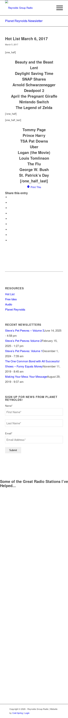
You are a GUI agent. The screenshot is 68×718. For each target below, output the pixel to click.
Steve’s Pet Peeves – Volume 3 (24, 330)
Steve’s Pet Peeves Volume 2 (23, 341)
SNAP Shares (34, 79)
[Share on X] (10, 202)
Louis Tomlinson (34, 158)
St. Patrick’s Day (34, 175)
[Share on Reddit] (10, 235)
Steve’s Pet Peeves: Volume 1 (23, 351)
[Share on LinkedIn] (10, 219)
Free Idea (11, 299)
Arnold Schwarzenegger (34, 84)
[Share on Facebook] (10, 197)
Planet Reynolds (15, 309)
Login (27, 712)
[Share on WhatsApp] (10, 208)
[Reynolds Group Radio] (28, 7)
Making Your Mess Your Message (26, 376)
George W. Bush (34, 169)
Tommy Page (34, 129)
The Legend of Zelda (34, 107)
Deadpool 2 (34, 90)
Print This (35, 187)
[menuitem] (58, 7)
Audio (8, 304)
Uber (34, 146)
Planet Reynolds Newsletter (23, 21)
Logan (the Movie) (34, 152)
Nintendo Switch (34, 101)
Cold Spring (17, 712)
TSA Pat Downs (34, 141)
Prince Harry (34, 135)
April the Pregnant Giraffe (34, 96)
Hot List (10, 294)
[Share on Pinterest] (10, 213)
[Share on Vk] (10, 229)
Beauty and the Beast (34, 62)
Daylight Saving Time (34, 73)
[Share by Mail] (10, 240)
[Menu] (58, 7)
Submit (13, 450)
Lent (34, 67)
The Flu (34, 163)
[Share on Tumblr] (10, 224)
